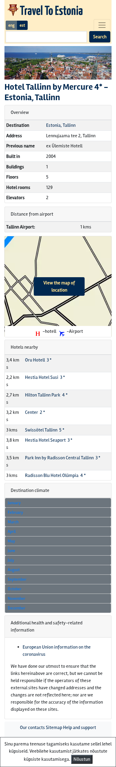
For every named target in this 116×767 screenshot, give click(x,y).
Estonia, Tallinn (61, 125)
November (16, 598)
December (16, 608)
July (11, 560)
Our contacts (32, 728)
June (11, 550)
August (14, 569)
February (15, 512)
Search (99, 37)
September (17, 579)
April (12, 531)
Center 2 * (35, 412)
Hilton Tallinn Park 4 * (46, 395)
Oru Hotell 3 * (38, 360)
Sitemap (54, 728)
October (14, 588)
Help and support (79, 728)
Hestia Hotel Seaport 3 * (48, 440)
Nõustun (81, 759)
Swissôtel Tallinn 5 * (44, 430)
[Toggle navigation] (102, 25)
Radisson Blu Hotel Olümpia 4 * (55, 475)
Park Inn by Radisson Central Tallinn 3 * (62, 458)
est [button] (22, 25)
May (11, 541)
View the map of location (59, 286)
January (14, 502)
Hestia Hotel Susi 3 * (45, 377)
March (13, 521)
